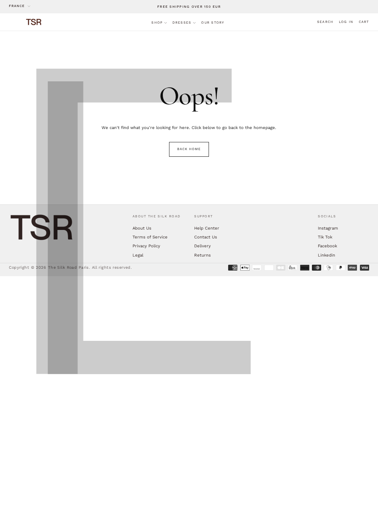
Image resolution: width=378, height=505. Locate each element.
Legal (138, 255)
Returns (202, 255)
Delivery (202, 245)
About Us (142, 228)
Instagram (328, 228)
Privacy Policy (146, 245)
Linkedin (326, 255)
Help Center (206, 228)
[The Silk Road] (42, 227)
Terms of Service (150, 237)
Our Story (212, 22)
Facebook (327, 245)
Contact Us (205, 237)
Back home (188, 149)
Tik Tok (325, 237)
